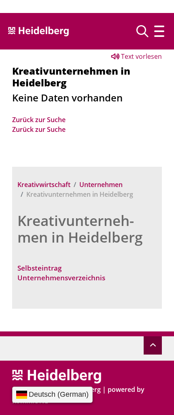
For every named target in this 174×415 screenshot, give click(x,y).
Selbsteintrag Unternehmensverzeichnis (61, 272)
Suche (145, 31)
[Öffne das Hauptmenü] (159, 31)
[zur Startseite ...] (56, 375)
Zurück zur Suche (39, 119)
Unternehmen (101, 184)
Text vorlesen (140, 56)
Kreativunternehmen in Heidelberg (79, 228)
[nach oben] (153, 345)
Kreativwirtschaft (43, 184)
